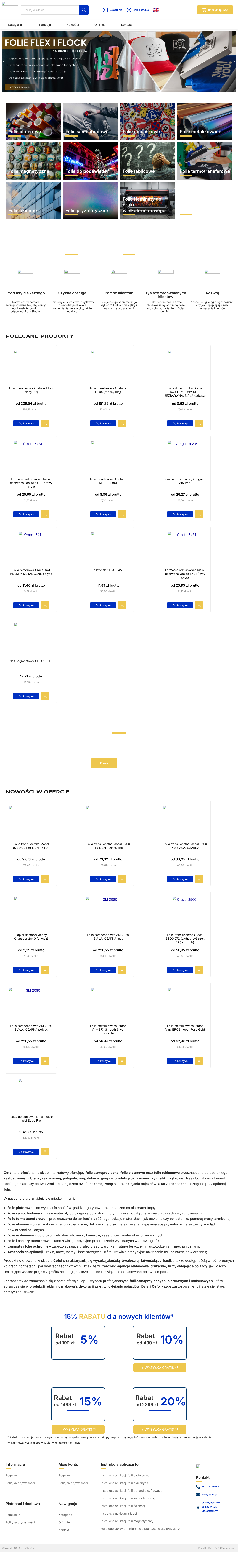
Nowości (72, 25)
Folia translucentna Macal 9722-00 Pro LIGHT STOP (31, 845)
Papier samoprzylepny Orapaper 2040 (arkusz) (31, 936)
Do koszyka (26, 423)
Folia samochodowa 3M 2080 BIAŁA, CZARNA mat (108, 936)
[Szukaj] (84, 10)
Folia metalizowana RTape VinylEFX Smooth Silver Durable (108, 1029)
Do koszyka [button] (103, 605)
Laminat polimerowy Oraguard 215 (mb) (185, 481)
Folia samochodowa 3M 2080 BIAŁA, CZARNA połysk (31, 1027)
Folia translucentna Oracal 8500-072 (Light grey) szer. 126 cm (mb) (185, 938)
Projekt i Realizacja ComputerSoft (217, 1547)
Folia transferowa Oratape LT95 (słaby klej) (31, 390)
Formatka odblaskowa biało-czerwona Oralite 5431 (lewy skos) (185, 573)
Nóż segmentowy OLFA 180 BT (31, 661)
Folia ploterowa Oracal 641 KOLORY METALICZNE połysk (31, 572)
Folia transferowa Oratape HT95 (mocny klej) (108, 390)
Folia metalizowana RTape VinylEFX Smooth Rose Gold (185, 1027)
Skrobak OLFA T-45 (108, 570)
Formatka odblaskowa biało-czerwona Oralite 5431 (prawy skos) (31, 482)
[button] (4, 61)
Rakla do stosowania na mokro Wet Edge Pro (31, 1118)
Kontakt (126, 25)
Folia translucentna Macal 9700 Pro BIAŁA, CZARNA (185, 845)
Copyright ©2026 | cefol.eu (18, 1547)
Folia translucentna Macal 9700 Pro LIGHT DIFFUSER (108, 845)
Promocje (44, 25)
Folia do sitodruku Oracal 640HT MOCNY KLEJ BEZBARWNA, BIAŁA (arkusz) (185, 391)
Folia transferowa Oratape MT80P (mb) (108, 481)
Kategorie (15, 25)
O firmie (99, 25)
